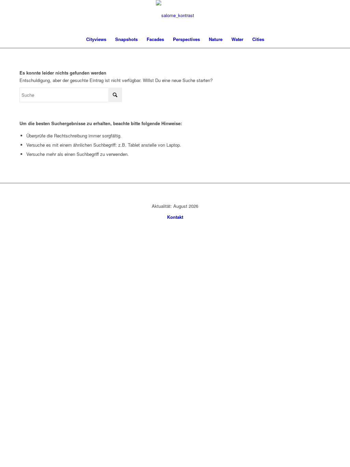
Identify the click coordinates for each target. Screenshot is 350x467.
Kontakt (175, 217)
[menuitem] (96, 39)
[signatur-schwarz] (175, 15)
